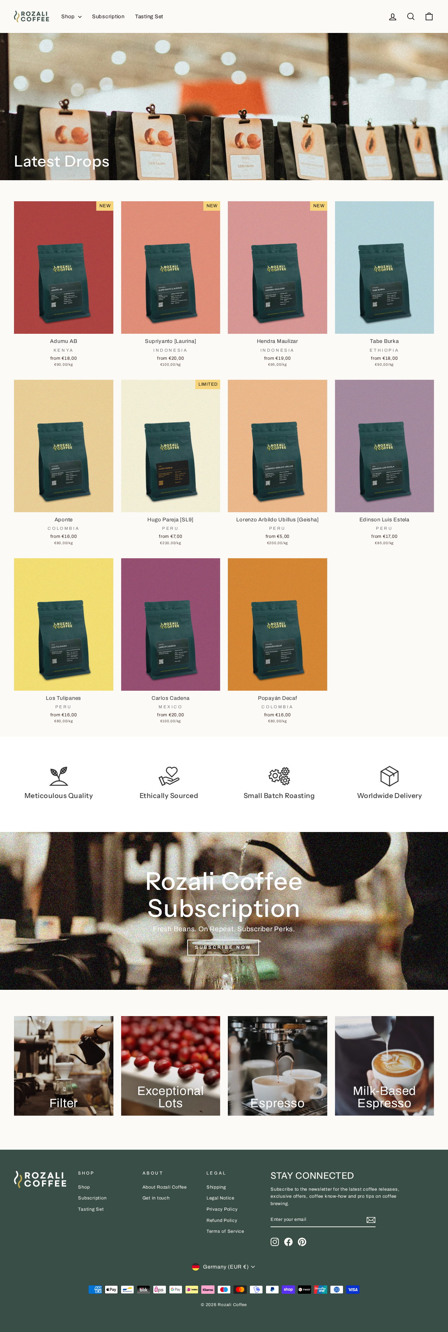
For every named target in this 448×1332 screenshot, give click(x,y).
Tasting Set (149, 16)
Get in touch (156, 1198)
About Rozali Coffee (164, 1187)
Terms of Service (225, 1231)
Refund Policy (221, 1220)
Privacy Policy (222, 1209)
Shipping (216, 1187)
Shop (68, 16)
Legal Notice (220, 1198)
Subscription (108, 16)
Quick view (64, 325)
